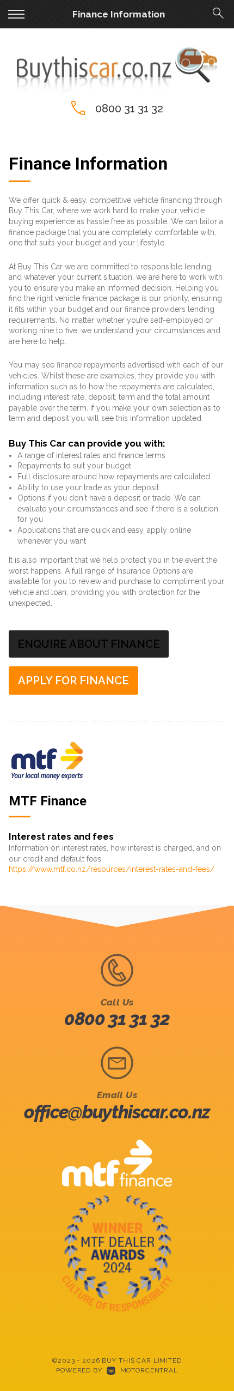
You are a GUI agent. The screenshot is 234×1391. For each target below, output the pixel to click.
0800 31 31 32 (129, 108)
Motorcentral (149, 1370)
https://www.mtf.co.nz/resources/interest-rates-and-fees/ (111, 869)
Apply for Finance (73, 680)
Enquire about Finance (88, 644)
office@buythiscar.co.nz (117, 1112)
